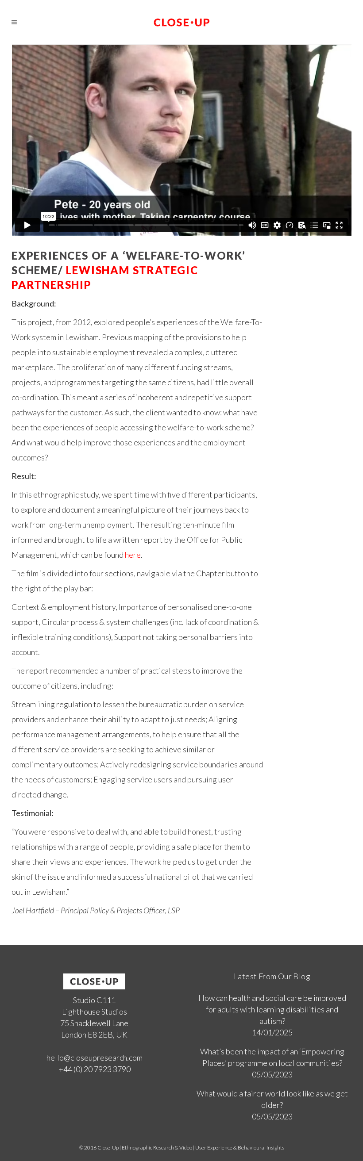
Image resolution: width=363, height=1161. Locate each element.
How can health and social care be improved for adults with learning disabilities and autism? (272, 1009)
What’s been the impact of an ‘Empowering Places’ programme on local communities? (272, 1057)
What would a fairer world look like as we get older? (272, 1099)
